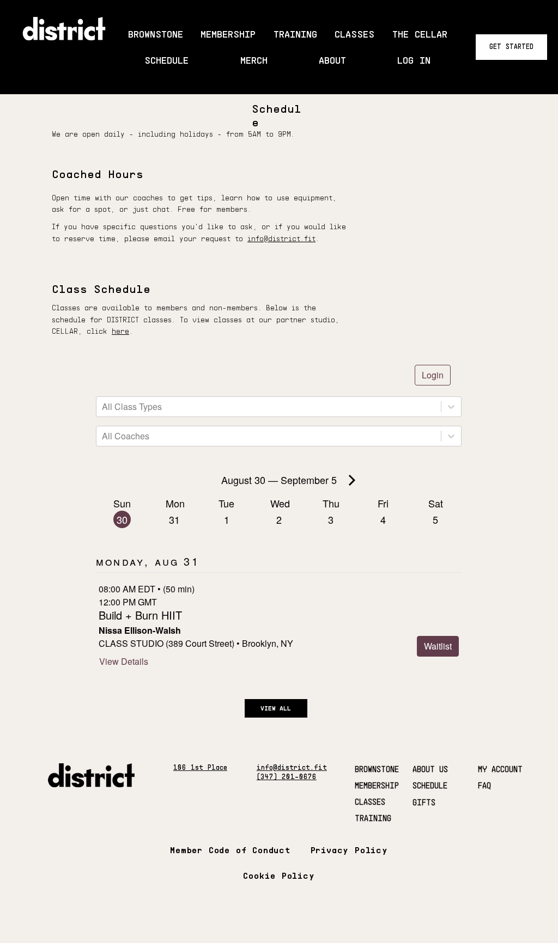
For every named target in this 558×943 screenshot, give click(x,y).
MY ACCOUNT (500, 769)
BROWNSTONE (377, 769)
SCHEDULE (430, 785)
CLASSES (370, 801)
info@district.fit (281, 238)
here (120, 331)
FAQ (484, 785)
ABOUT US (430, 769)
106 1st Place (200, 767)
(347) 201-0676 (287, 777)
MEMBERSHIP (377, 785)
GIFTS (424, 802)
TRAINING (373, 818)
